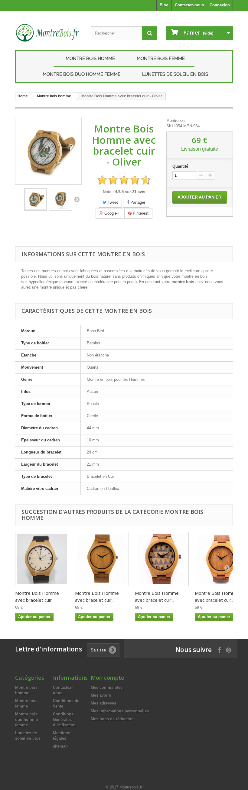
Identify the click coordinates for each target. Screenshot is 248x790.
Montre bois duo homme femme (81, 74)
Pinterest (140, 213)
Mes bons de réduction (112, 719)
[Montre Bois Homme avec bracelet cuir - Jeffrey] (102, 559)
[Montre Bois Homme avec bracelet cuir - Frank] (162, 559)
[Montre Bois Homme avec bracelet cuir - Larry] (42, 559)
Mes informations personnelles (120, 711)
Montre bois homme (90, 58)
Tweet (112, 202)
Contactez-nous (189, 5)
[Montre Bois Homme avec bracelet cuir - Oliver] (35, 199)
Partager (137, 202)
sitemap (60, 746)
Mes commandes (106, 687)
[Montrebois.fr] (48, 32)
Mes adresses (103, 703)
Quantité (180, 166)
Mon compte (107, 677)
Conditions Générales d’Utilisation (64, 719)
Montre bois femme (161, 58)
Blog (164, 5)
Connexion (220, 5)
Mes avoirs (101, 695)
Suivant (77, 199)
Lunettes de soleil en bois (175, 74)
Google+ (111, 213)
